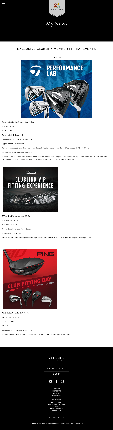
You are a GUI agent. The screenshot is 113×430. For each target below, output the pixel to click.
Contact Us (56, 400)
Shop (56, 406)
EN (58, 417)
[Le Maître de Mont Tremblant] (57, 8)
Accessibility (56, 411)
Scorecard (56, 391)
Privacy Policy (56, 409)
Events (56, 397)
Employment (56, 402)
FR (63, 417)
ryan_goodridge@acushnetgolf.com (78, 237)
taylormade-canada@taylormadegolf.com (17, 152)
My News (56, 393)
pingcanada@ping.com (61, 334)
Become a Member (56, 369)
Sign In (56, 374)
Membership (57, 395)
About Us (56, 389)
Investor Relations (56, 404)
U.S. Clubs (52, 417)
